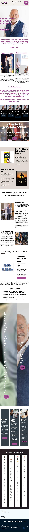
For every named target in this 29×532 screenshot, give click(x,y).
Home (12, 1)
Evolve (15, 1)
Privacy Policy (24, 528)
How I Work (19, 1)
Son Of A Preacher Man (14, 2)
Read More (16, 166)
